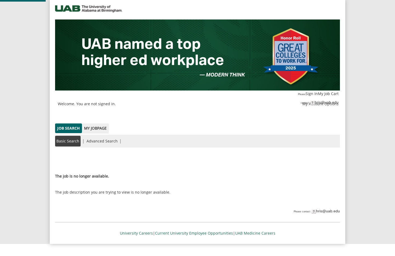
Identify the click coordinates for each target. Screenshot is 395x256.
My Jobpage (95, 128)
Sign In (312, 93)
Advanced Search (102, 141)
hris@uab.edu (327, 102)
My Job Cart (328, 93)
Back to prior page (72, 160)
